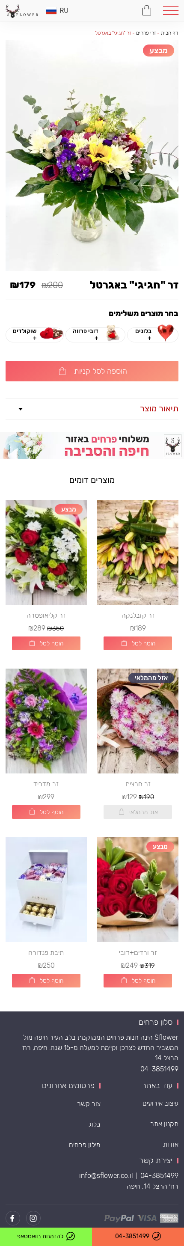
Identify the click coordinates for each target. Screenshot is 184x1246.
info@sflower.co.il (106, 1176)
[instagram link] (33, 1218)
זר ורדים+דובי (138, 953)
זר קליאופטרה (46, 615)
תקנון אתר (164, 1124)
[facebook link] (13, 1218)
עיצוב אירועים (160, 1103)
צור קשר (89, 1104)
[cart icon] (147, 9)
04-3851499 (159, 1069)
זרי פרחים (146, 33)
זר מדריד (46, 784)
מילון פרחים (85, 1145)
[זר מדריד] (46, 721)
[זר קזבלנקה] (137, 552)
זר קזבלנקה (138, 615)
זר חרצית (138, 784)
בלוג (95, 1124)
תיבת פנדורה (46, 953)
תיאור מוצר (159, 408)
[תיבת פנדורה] (46, 889)
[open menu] (170, 10)
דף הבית (169, 33)
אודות (170, 1144)
